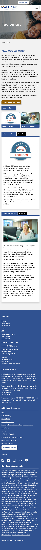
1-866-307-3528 (6, 346)
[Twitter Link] (8, 460)
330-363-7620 (5, 339)
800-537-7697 (31, 530)
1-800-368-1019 (21, 530)
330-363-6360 (5, 325)
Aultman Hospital (9, 447)
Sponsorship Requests (8, 440)
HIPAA (3, 412)
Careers (3, 431)
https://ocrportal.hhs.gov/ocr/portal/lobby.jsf (15, 524)
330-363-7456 (5, 510)
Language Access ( (17, 425)
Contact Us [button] (34, 2)
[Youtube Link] (26, 460)
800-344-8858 (5, 323)
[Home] (9, 8)
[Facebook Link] (2, 460)
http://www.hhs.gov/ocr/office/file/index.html (15, 535)
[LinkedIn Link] (20, 460)
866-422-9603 (5, 336)
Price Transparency (7, 443)
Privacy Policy (5, 419)
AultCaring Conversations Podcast (12, 437)
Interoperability (6, 416)
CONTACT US (8, 388)
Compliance (5, 428)
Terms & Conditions (7, 422)
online (15, 346)
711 (2, 331)
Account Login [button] (23, 2)
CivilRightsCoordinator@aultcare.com (23, 510)
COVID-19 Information (8, 434)
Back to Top (21, 134)
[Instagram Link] (14, 460)
